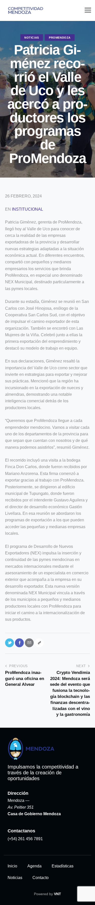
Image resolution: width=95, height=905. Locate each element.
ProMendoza (60, 37)
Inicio (12, 866)
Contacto (40, 877)
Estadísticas (62, 866)
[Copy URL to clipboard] (39, 642)
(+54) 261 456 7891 (25, 839)
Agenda (34, 866)
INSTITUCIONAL (27, 209)
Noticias (31, 37)
